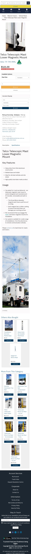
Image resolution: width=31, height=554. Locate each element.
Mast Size (4, 77)
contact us (10, 228)
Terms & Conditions (24, 523)
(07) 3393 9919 (11, 140)
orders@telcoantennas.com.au (15, 138)
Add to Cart (9, 340)
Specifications (16, 145)
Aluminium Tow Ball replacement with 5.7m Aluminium (22, 389)
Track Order (15, 479)
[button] (15, 90)
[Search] (28, 2)
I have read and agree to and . (16, 524)
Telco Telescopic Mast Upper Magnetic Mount (7, 413)
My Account (15, 476)
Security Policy (15, 508)
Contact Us (15, 492)
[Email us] (10, 532)
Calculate (16, 108)
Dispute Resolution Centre (15, 482)
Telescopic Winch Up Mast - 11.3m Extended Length (22, 413)
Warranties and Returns (15, 503)
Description (5, 145)
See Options (22, 340)
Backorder (16, 87)
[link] (13, 532)
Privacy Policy (15, 505)
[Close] (15, 6)
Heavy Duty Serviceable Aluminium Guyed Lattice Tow (22, 335)
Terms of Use (16, 500)
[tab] (5, 145)
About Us (15, 489)
